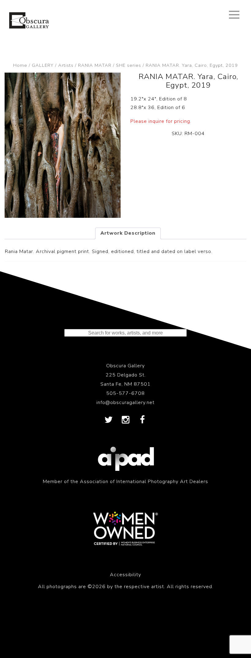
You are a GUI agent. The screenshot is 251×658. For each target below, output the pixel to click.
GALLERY (43, 65)
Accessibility (125, 574)
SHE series (128, 65)
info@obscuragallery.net (125, 402)
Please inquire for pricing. (160, 121)
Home (20, 65)
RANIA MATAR (94, 65)
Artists (65, 65)
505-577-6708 (125, 393)
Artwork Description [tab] (127, 233)
